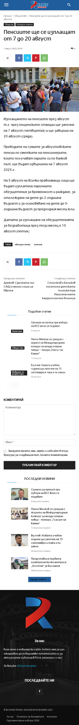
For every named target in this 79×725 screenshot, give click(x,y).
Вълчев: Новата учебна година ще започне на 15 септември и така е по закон (48, 369)
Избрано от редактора (18, 373)
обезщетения (22, 244)
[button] (69, 5)
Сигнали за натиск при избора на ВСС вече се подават (45, 493)
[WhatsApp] (44, 58)
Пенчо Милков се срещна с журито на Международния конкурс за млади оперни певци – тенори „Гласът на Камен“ (48, 346)
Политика (17, 331)
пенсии (38, 244)
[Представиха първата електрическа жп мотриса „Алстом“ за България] (19, 563)
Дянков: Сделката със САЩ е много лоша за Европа (19, 286)
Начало (8, 16)
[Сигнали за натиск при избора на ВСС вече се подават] (19, 327)
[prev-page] (9, 385)
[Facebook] (19, 58)
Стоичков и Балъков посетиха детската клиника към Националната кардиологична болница (58, 290)
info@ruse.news (26, 666)
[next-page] (15, 385)
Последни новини (25, 24)
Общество (20, 16)
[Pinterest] (36, 58)
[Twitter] (27, 58)
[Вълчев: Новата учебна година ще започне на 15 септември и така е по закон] (19, 369)
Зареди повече (38, 579)
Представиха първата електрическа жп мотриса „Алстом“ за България (48, 562)
